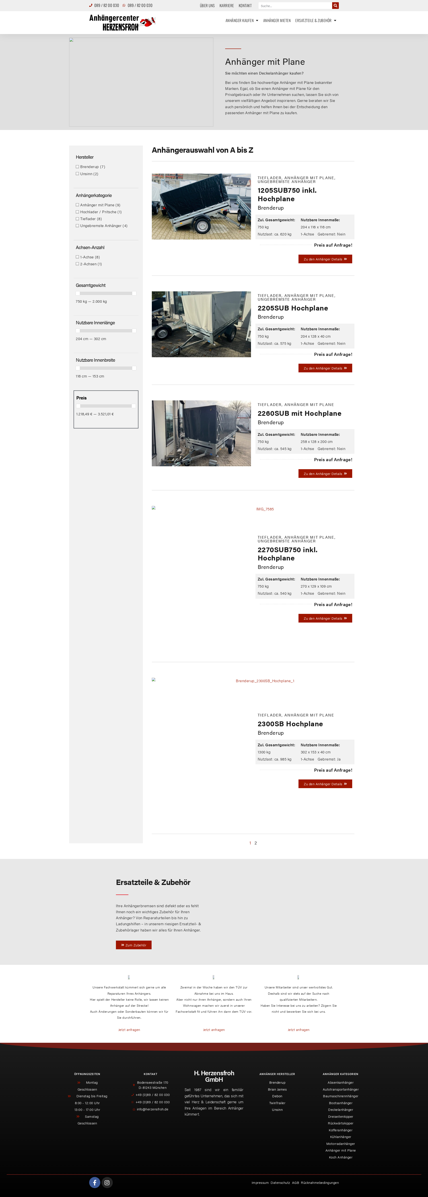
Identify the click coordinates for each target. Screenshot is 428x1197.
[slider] (78, 293)
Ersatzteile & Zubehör (313, 20)
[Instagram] (107, 1182)
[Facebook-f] (94, 1182)
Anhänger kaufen (240, 20)
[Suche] (335, 5)
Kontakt (245, 5)
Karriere (227, 5)
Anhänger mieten (277, 20)
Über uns (207, 5)
